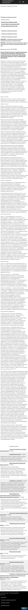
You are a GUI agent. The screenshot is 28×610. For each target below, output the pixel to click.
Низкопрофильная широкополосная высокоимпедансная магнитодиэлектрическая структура (10, 495)
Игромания (3, 597)
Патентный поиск (6, 2)
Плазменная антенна (15, 454)
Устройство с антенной (15, 480)
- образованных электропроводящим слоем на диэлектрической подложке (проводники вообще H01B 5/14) (14, 44)
